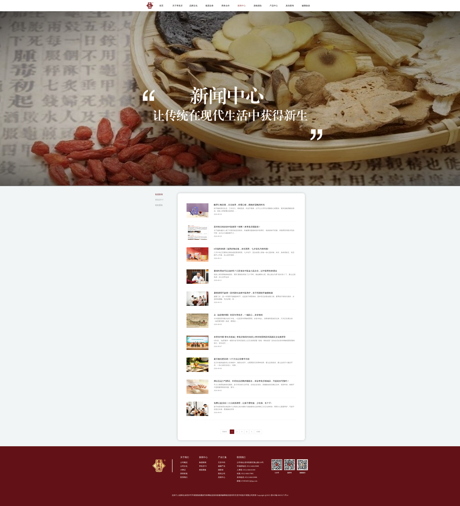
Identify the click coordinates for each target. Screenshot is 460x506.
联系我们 (183, 477)
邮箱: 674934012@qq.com (247, 481)
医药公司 (221, 474)
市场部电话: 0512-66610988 (248, 466)
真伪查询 (290, 6)
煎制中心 (221, 477)
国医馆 (220, 470)
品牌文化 (193, 6)
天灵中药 (221, 462)
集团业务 (209, 6)
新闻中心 (242, 6)
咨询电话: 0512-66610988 (247, 477)
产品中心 (274, 6)
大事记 (183, 470)
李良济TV (159, 200)
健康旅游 (306, 6)
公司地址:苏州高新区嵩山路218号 (250, 462)
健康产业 (221, 466)
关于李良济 (177, 6)
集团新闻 (159, 194)
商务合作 (225, 6)
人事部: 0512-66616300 (246, 470)
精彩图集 (159, 205)
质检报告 (258, 6)
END (258, 432)
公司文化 (183, 466)
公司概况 (183, 462)
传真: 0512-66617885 (245, 474)
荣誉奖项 (183, 474)
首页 (161, 6)
